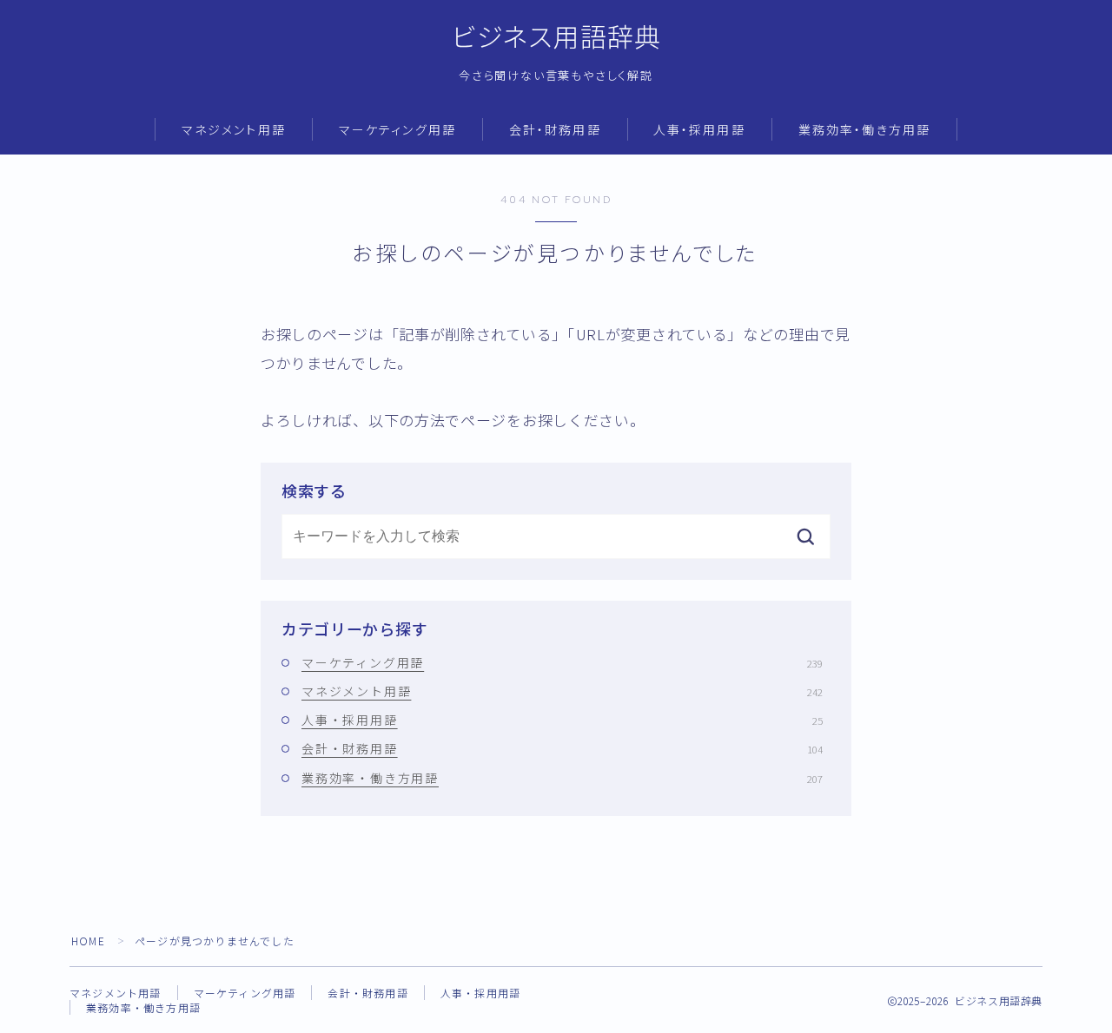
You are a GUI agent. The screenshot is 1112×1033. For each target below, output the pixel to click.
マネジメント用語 (234, 130)
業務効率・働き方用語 (864, 130)
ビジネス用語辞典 (556, 37)
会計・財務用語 (555, 130)
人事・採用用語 (699, 130)
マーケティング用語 (397, 130)
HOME (88, 940)
